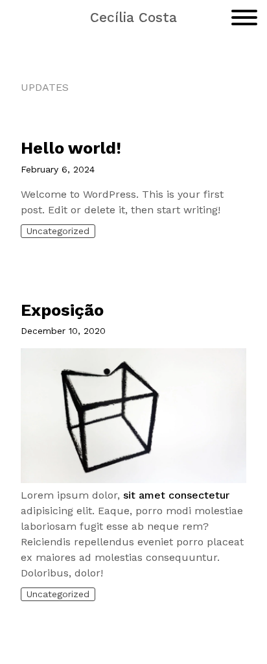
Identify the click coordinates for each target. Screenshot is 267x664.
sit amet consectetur (176, 495)
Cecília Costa (133, 17)
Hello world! (71, 148)
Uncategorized (58, 231)
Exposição (62, 310)
